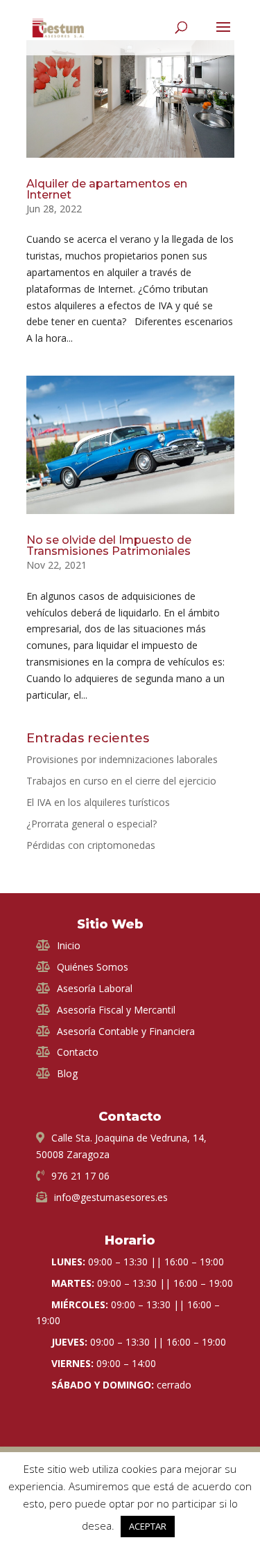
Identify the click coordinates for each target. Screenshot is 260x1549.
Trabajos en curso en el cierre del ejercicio (121, 780)
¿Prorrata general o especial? (91, 823)
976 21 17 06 (80, 1175)
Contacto (77, 1051)
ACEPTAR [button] (147, 1526)
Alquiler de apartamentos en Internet (106, 189)
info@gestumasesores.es (111, 1197)
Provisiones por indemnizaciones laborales (122, 759)
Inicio (68, 945)
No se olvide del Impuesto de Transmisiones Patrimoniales (108, 545)
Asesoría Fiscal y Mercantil (116, 1009)
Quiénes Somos (92, 966)
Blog (67, 1073)
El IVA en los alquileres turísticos (98, 802)
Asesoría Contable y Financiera (126, 1031)
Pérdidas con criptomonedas (90, 845)
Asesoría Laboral (94, 988)
